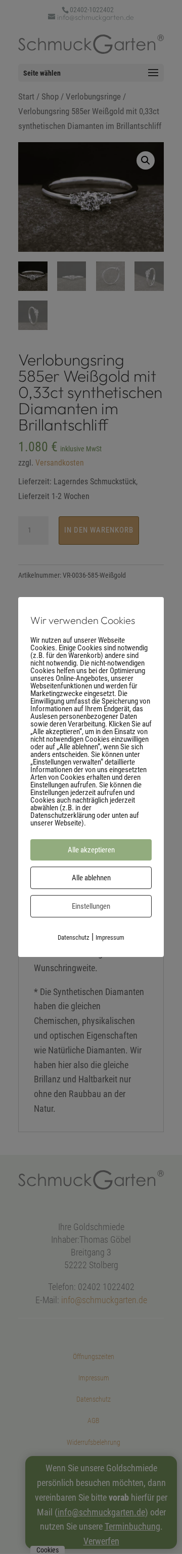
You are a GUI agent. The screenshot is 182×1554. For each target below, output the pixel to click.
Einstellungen (91, 906)
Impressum (110, 937)
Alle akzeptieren (91, 849)
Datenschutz (73, 937)
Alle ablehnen (91, 877)
